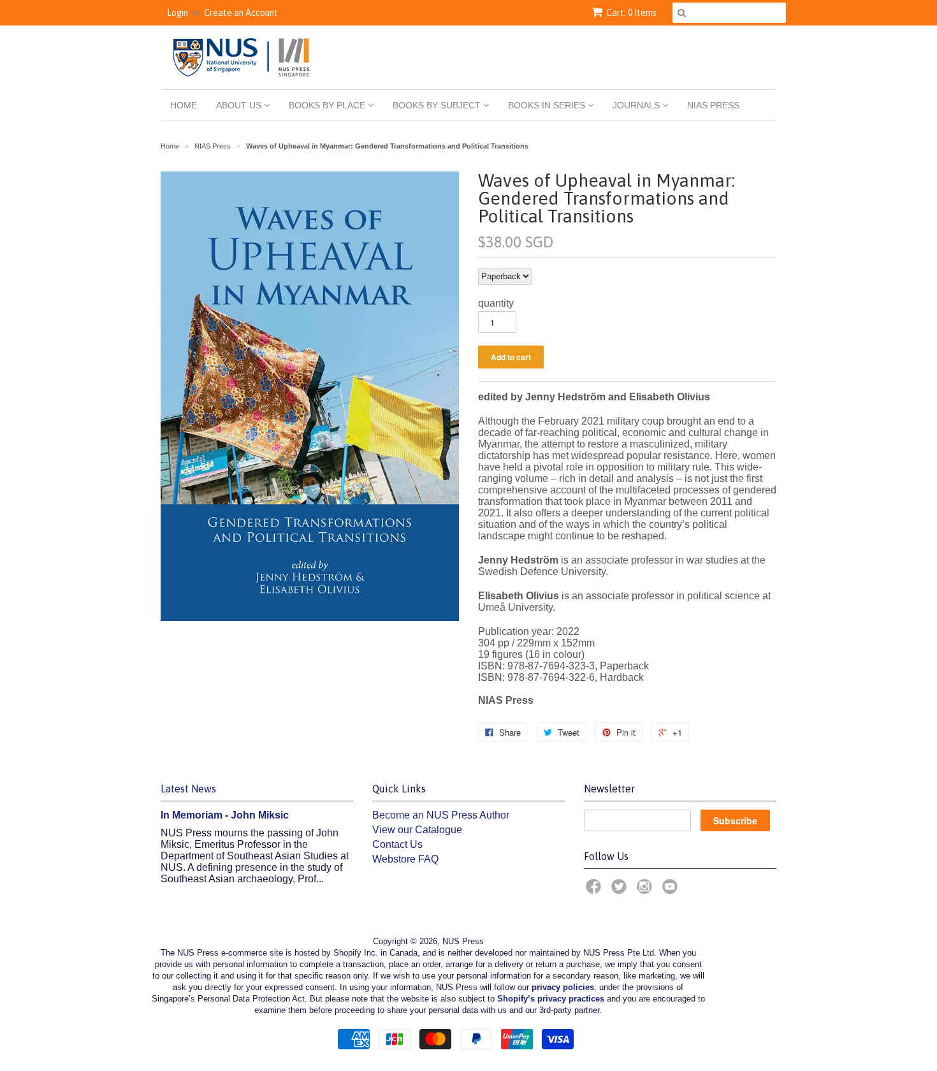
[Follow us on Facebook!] (595, 890)
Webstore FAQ (405, 859)
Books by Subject (438, 105)
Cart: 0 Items (631, 13)
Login (177, 13)
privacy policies (563, 987)
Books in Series (548, 105)
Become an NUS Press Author (440, 815)
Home (183, 105)
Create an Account (241, 13)
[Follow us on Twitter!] (620, 890)
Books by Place (328, 105)
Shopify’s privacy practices (550, 998)
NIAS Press (713, 105)
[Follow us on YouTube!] (671, 890)
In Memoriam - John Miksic (225, 815)
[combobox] (729, 13)
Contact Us (397, 844)
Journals (637, 105)
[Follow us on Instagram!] (646, 890)
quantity (496, 303)
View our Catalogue (417, 829)
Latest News (188, 788)
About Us (240, 105)
